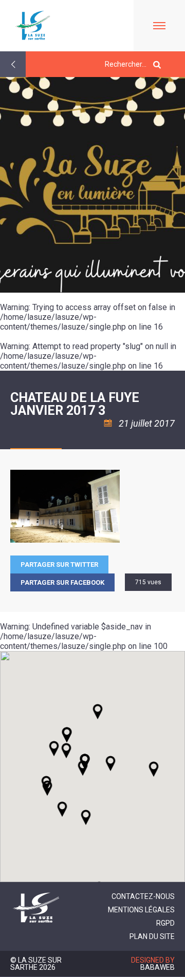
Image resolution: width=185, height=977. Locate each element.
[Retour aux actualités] (13, 64)
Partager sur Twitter (59, 564)
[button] (110, 763)
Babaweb (157, 967)
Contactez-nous (143, 896)
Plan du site (152, 936)
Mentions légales (141, 910)
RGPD (165, 923)
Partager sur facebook (62, 582)
